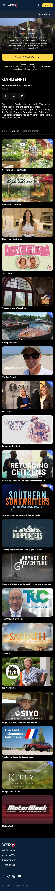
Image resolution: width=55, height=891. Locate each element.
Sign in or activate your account (17, 67)
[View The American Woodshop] (27, 291)
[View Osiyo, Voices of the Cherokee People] (27, 706)
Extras (5, 130)
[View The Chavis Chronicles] (27, 602)
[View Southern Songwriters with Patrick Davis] (27, 498)
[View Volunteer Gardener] (27, 188)
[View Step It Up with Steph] (27, 222)
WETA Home (8, 850)
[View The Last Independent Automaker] (27, 740)
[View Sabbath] (27, 637)
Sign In (48, 5)
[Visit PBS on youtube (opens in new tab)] (19, 876)
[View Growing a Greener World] (27, 153)
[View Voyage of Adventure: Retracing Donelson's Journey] (27, 567)
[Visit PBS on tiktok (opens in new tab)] (8, 876)
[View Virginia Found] (27, 360)
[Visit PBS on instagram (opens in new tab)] (13, 876)
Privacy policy (9, 860)
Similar (15, 130)
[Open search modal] (39, 5)
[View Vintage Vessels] (27, 326)
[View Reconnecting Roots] (27, 429)
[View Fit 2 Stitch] (27, 395)
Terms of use (8, 864)
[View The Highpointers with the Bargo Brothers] (27, 533)
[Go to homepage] (12, 5)
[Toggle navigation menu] (3, 5)
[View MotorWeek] (27, 809)
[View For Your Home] (27, 671)
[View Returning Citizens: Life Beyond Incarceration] (27, 464)
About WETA (8, 855)
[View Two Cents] (27, 257)
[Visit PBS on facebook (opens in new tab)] (3, 876)
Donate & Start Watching (27, 57)
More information (30, 130)
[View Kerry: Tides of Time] (27, 775)
